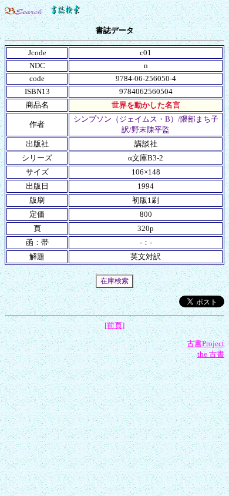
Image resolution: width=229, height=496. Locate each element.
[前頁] (114, 325)
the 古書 (210, 354)
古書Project (205, 343)
